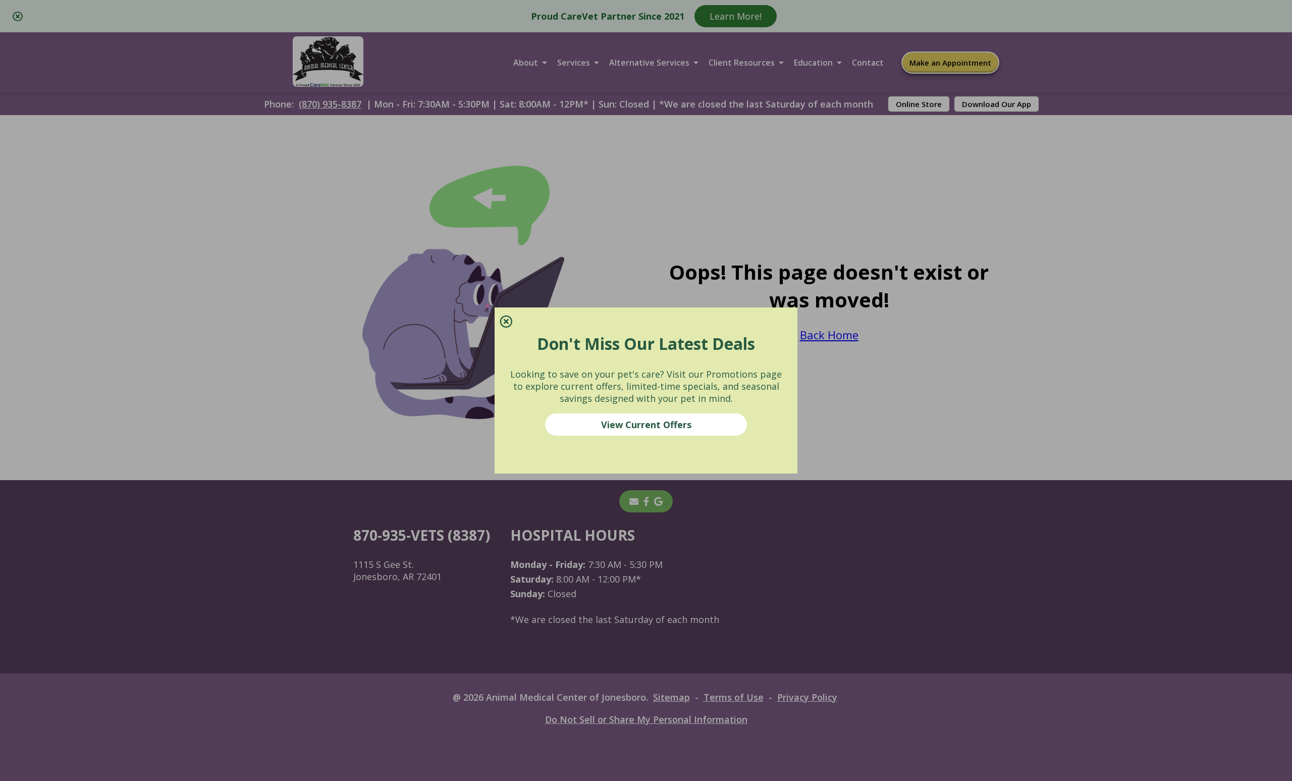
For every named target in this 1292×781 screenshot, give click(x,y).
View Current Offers (646, 425)
